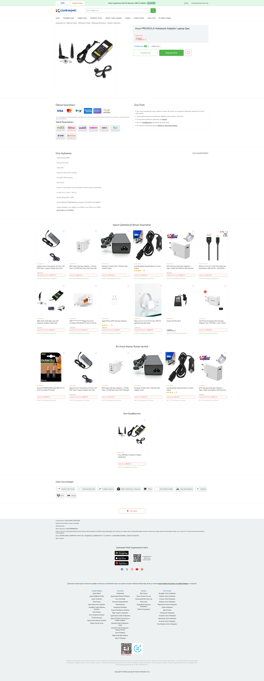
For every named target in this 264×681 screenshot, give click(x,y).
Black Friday (167, 610)
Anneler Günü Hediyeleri (167, 599)
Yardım (186, 3)
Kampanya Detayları (120, 607)
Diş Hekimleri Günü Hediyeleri (167, 624)
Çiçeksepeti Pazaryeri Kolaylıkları (144, 605)
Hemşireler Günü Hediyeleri (167, 618)
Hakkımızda (120, 593)
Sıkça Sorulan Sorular (144, 596)
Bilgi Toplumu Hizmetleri (120, 613)
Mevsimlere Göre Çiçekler (96, 605)
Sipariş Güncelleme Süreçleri (96, 620)
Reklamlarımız (120, 605)
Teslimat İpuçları (96, 618)
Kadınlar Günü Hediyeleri (167, 596)
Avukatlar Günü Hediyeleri (167, 616)
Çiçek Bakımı (97, 593)
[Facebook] (122, 569)
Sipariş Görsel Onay (96, 623)
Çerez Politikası (120, 633)
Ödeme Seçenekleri (143, 609)
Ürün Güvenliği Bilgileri (200, 153)
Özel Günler (97, 602)
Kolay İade (143, 602)
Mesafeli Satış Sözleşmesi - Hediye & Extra (120, 629)
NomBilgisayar (139, 46)
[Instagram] (132, 569)
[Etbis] (126, 649)
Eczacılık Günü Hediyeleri (167, 621)
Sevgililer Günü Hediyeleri (167, 593)
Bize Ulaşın (143, 593)
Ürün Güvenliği (120, 599)
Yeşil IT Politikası (120, 638)
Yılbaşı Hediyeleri (167, 607)
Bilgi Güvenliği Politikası (120, 635)
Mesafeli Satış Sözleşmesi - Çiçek (120, 624)
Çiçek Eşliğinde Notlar (97, 596)
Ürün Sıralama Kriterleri (96, 615)
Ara (153, 10)
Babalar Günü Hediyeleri (167, 602)
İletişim (143, 591)
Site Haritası (97, 612)
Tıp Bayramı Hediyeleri (167, 613)
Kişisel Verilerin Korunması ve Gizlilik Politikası (120, 619)
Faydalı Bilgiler (97, 591)
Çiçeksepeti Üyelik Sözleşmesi (120, 616)
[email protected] (74, 523)
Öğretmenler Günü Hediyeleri (167, 605)
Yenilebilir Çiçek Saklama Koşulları (97, 608)
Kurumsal (120, 591)
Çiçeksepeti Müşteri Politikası (120, 596)
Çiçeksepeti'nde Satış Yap (199, 3)
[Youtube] (137, 569)
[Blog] (141, 569)
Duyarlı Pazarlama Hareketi (120, 610)
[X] (127, 569)
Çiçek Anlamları (97, 599)
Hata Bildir (133, 511)
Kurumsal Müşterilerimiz (120, 602)
